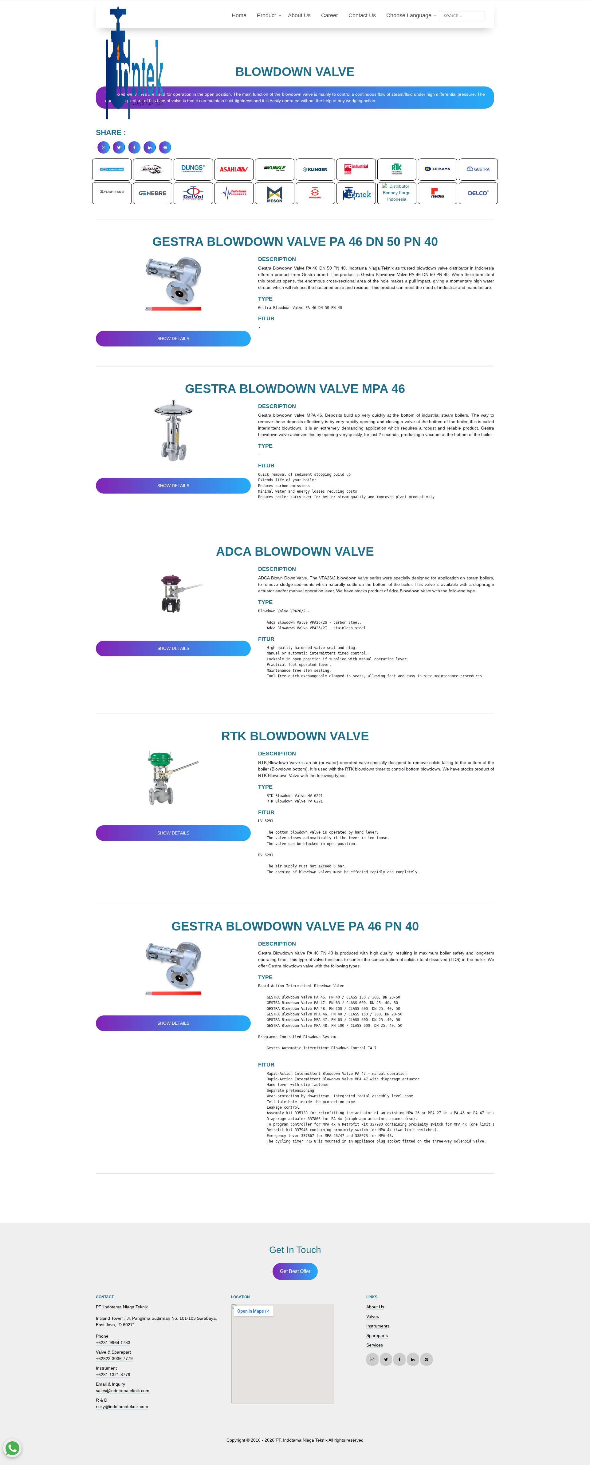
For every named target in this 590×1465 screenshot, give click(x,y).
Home (239, 15)
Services (374, 1345)
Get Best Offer (295, 1271)
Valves (372, 1316)
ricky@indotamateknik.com (122, 1406)
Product (266, 15)
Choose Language (408, 15)
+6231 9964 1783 (113, 1342)
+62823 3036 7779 (114, 1358)
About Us (299, 15)
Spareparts (377, 1335)
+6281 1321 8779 (113, 1374)
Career (329, 15)
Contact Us (362, 15)
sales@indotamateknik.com (122, 1390)
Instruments (377, 1325)
